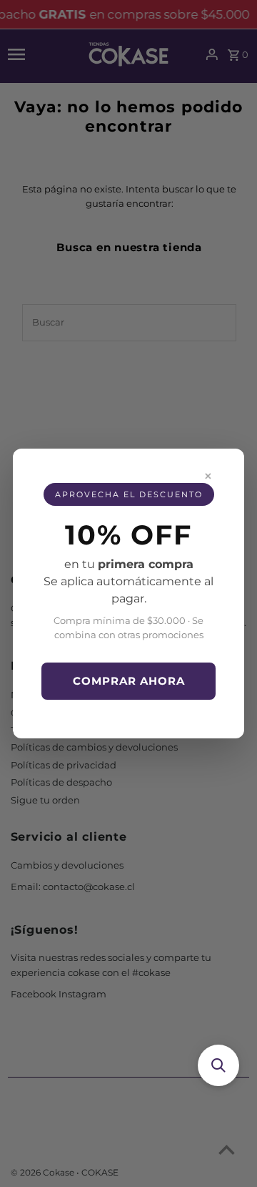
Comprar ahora (129, 681)
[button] (218, 1065)
